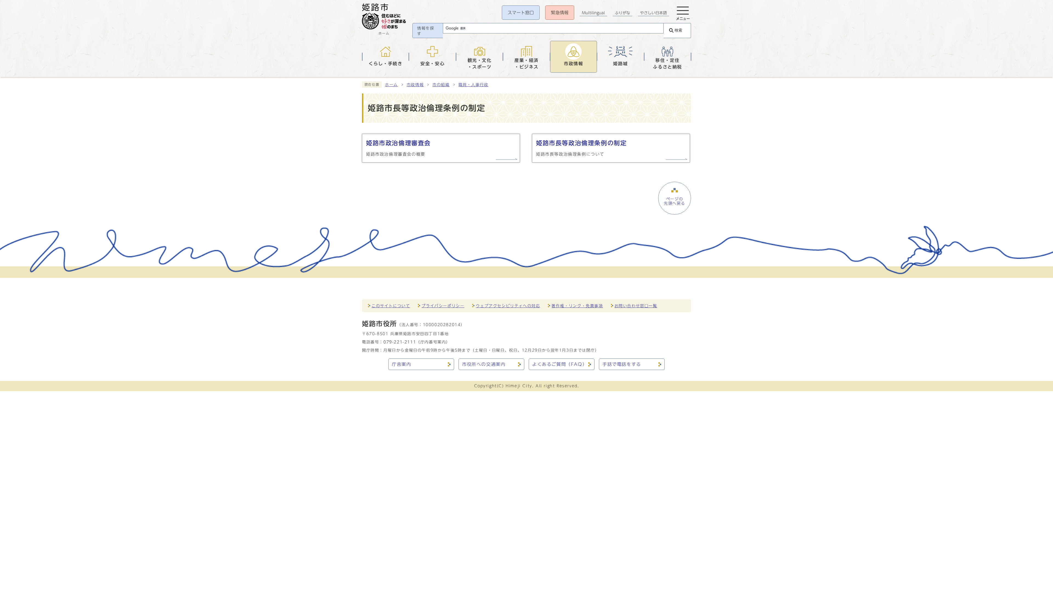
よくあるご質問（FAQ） (559, 364)
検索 (678, 30)
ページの (674, 201)
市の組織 (440, 85)
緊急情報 (559, 12)
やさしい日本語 (653, 13)
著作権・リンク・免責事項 (577, 306)
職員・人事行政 (473, 85)
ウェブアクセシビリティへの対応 (508, 306)
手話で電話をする (621, 364)
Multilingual (593, 13)
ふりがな (622, 13)
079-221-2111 (399, 342)
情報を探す (425, 31)
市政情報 (415, 85)
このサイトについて (391, 306)
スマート (521, 12)
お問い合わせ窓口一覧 (636, 306)
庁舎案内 (401, 364)
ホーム (391, 85)
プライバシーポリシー (442, 306)
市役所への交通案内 (483, 364)
